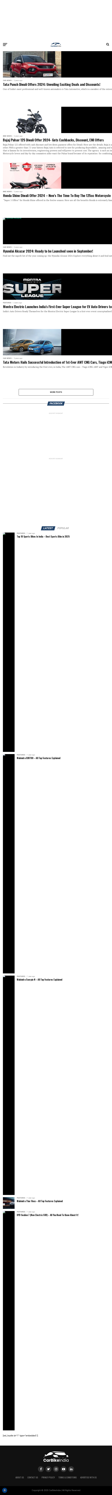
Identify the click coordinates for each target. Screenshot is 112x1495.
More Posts (56, 392)
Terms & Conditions (67, 1477)
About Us (19, 1477)
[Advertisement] (56, 20)
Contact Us (32, 1477)
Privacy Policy (48, 1477)
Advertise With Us (88, 1477)
